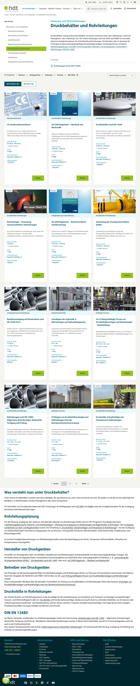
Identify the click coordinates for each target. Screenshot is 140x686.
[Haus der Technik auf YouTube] (134, 2)
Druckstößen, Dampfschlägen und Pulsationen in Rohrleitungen (89, 528)
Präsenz (53, 93)
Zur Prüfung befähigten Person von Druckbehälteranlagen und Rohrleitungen (95, 576)
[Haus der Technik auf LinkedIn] (124, 2)
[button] (29, 9)
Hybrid (9, 93)
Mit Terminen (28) (13, 84)
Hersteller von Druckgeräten (79, 47)
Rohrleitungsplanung (59, 47)
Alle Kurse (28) (29, 84)
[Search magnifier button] (89, 9)
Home (6, 15)
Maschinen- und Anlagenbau (25, 15)
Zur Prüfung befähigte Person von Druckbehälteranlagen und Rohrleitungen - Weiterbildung (114, 322)
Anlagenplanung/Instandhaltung (20, 62)
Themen (12, 15)
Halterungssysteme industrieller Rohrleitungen (62, 627)
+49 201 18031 (12, 650)
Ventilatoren (12, 57)
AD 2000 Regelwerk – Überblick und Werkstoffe (88, 560)
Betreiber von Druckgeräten (103, 47)
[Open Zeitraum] (54, 75)
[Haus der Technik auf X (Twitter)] (127, 2)
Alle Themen (8, 21)
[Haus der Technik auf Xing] (131, 2)
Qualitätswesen (14, 40)
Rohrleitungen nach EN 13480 (91, 618)
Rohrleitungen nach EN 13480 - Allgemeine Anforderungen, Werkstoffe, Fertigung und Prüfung (24, 420)
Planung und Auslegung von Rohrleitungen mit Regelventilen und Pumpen (87, 525)
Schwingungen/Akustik (17, 53)
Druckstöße (45, 600)
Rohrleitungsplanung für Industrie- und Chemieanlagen (29, 525)
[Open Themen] (27, 75)
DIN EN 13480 (69, 49)
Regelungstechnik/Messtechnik (20, 44)
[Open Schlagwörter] (42, 75)
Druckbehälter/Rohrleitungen (19, 49)
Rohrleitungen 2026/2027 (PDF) (67, 66)
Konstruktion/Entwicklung (18, 36)
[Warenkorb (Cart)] (130, 8)
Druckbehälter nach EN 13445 (109, 125)
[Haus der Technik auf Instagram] (120, 2)
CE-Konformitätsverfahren (18, 125)
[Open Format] (65, 75)
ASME (90, 506)
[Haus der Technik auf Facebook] (117, 2)
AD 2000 (80, 506)
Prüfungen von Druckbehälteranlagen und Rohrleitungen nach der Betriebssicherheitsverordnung (70, 420)
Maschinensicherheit (16, 31)
